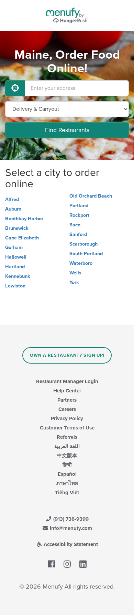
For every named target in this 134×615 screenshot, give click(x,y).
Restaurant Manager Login (67, 381)
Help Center (67, 391)
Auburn (13, 209)
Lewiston (15, 286)
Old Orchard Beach (90, 196)
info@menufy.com (70, 528)
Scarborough (83, 244)
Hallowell (15, 257)
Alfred (12, 199)
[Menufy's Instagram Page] (67, 564)
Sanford (78, 234)
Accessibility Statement (70, 544)
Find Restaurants (67, 130)
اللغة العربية (67, 446)
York (74, 282)
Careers (67, 409)
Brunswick (17, 228)
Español (67, 474)
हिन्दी (67, 465)
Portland (78, 206)
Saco (74, 225)
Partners (67, 400)
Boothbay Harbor (24, 219)
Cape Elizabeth (22, 238)
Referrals (67, 437)
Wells (75, 273)
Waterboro (80, 263)
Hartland (15, 267)
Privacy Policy (67, 418)
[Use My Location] (15, 88)
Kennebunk (17, 276)
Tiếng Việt (67, 492)
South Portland (86, 254)
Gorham (14, 247)
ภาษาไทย (67, 483)
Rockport (79, 215)
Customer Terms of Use (67, 428)
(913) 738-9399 (70, 519)
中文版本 (67, 455)
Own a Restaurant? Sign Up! (67, 355)
